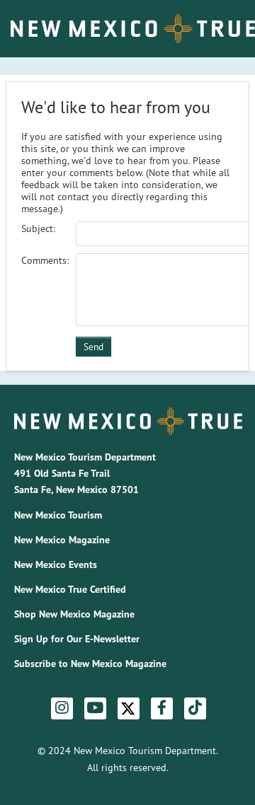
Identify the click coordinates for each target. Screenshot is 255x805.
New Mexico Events (55, 564)
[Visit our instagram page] (62, 708)
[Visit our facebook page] (161, 708)
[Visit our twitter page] (127, 708)
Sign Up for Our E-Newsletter (77, 638)
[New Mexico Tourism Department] (128, 420)
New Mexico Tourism (58, 515)
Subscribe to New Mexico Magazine (90, 663)
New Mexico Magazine (62, 539)
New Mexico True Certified (70, 589)
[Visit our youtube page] (94, 708)
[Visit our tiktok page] (195, 708)
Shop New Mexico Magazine (74, 614)
